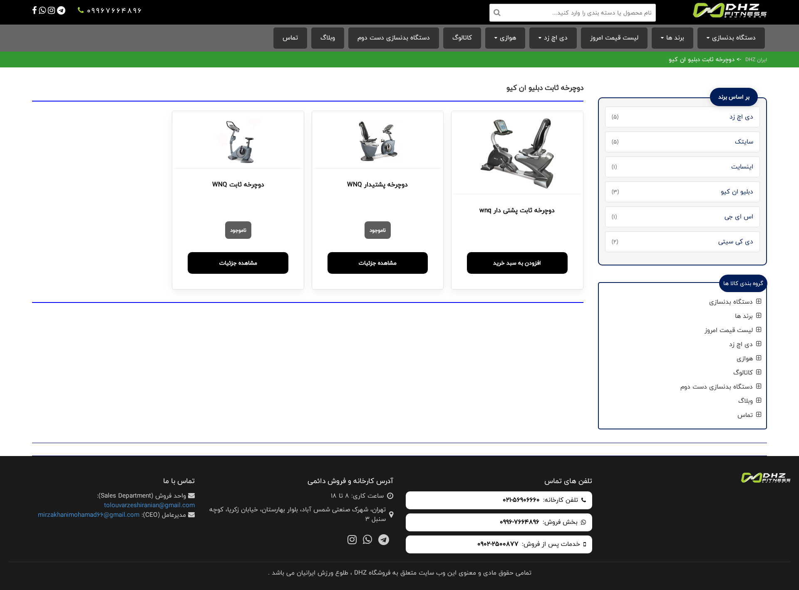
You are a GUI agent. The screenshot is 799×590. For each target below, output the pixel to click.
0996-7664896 (519, 522)
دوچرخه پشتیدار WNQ (377, 184)
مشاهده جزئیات (378, 263)
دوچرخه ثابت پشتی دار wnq (517, 210)
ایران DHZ (756, 59)
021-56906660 (521, 500)
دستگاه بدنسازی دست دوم (393, 37)
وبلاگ (327, 37)
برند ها (675, 37)
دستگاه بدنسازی (734, 37)
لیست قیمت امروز (614, 37)
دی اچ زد (556, 37)
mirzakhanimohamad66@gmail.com (88, 515)
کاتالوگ (462, 37)
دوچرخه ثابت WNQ (238, 184)
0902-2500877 (498, 544)
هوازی (508, 37)
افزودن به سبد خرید (517, 263)
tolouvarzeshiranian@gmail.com (149, 505)
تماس (290, 37)
